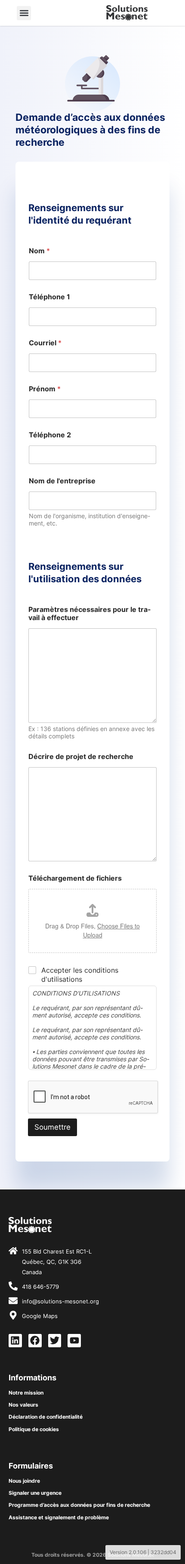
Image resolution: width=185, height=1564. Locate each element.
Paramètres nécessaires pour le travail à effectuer (89, 613)
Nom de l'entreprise (62, 481)
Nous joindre (24, 1481)
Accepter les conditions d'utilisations (79, 974)
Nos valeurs (23, 1404)
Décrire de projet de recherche (80, 757)
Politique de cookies (34, 1429)
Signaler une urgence (35, 1493)
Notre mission (26, 1392)
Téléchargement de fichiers (75, 878)
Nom (39, 251)
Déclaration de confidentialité (46, 1416)
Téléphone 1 (49, 297)
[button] (24, 13)
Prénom (45, 389)
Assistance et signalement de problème (59, 1517)
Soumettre (52, 1127)
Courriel (45, 343)
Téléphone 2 (50, 435)
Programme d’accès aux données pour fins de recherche (79, 1505)
